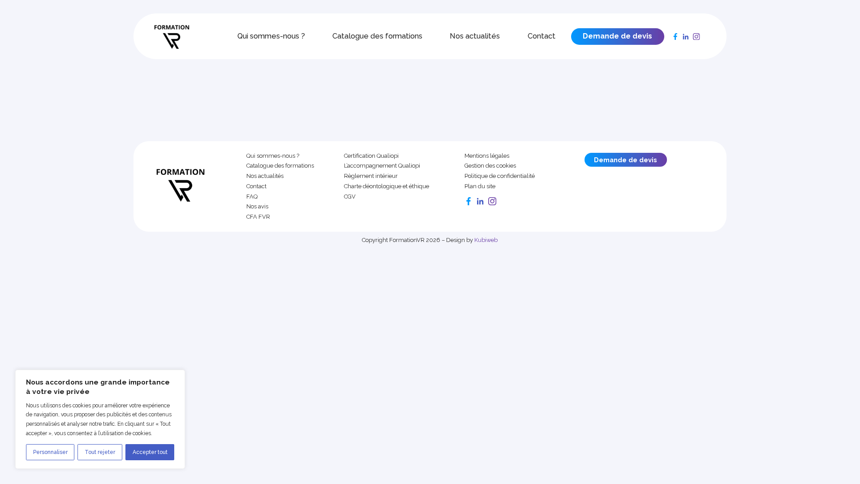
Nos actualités (475, 36)
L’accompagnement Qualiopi (382, 166)
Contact (541, 36)
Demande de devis (617, 36)
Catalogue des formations (377, 36)
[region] (100, 419)
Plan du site (479, 186)
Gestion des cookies (490, 166)
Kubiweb (486, 240)
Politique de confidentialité (499, 176)
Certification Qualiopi (371, 156)
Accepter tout (150, 452)
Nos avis (257, 206)
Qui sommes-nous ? (271, 36)
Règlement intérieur (371, 176)
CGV (350, 197)
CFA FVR (258, 217)
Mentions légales (486, 156)
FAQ (252, 197)
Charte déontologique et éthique (386, 186)
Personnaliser (50, 452)
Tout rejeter (100, 452)
